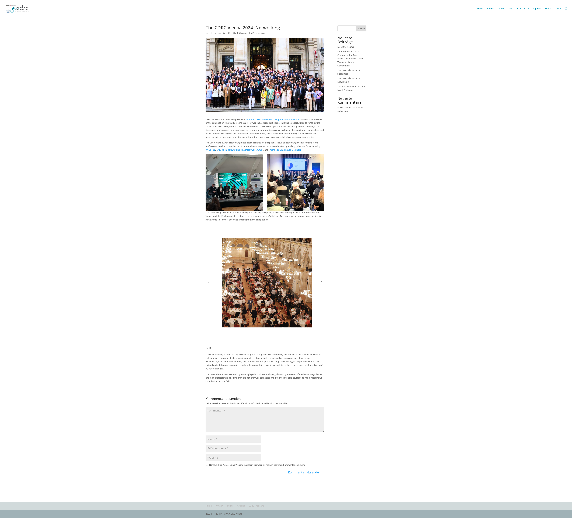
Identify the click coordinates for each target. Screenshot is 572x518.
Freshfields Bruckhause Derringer (285, 149)
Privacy (219, 505)
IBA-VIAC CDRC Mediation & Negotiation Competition (272, 119)
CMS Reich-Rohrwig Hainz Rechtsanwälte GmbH (239, 149)
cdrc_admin (215, 33)
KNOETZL (210, 149)
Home (480, 8)
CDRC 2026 (523, 8)
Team (501, 8)
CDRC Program (256, 505)
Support (537, 8)
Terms (230, 505)
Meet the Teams (345, 46)
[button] (321, 281)
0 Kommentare (258, 33)
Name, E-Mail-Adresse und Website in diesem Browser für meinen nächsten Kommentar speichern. (257, 464)
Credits (241, 505)
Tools (558, 8)
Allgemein (243, 33)
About (490, 8)
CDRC (510, 8)
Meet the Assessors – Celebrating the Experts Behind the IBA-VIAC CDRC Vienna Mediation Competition (350, 58)
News (548, 8)
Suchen (361, 28)
